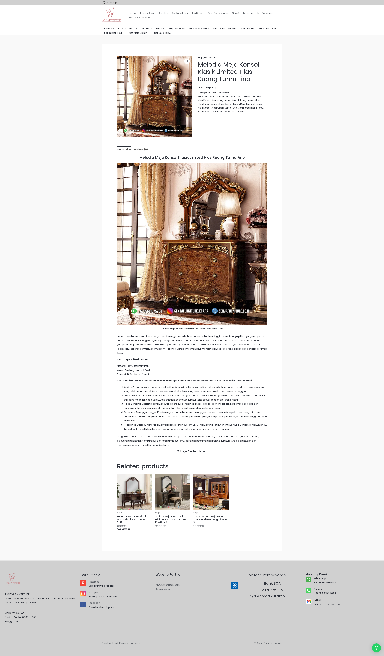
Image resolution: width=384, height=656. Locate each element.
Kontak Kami (147, 13)
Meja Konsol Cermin (215, 96)
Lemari (145, 28)
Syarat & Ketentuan (140, 17)
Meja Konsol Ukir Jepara (232, 111)
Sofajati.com (163, 588)
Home (132, 13)
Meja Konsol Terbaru (208, 111)
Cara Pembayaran (242, 13)
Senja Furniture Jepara (101, 585)
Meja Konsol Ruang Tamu (250, 107)
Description (124, 149)
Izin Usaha (197, 13)
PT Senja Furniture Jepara (103, 596)
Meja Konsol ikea (252, 96)
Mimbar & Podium (199, 28)
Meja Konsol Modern (208, 107)
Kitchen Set (248, 28)
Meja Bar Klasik (177, 28)
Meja (159, 28)
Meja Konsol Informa (208, 100)
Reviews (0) (141, 149)
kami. (166, 445)
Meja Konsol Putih (228, 107)
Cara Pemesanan (218, 13)
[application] (135, 28)
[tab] (124, 149)
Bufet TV (109, 28)
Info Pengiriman (265, 13)
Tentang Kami (180, 13)
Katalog (163, 13)
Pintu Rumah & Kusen (225, 28)
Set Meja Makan (138, 32)
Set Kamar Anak (268, 28)
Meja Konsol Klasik (252, 100)
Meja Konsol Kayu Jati (231, 100)
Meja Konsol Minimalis (251, 104)
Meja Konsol (211, 57)
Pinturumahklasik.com (168, 584)
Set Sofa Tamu (162, 32)
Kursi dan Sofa (126, 28)
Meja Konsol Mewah (229, 104)
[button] (376, 647)
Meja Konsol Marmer (208, 104)
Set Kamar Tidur (113, 32)
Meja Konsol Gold (234, 96)
